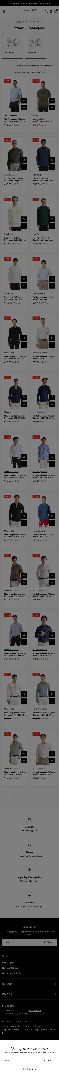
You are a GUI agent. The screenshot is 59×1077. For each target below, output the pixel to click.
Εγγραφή (49, 1060)
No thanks (29, 1069)
